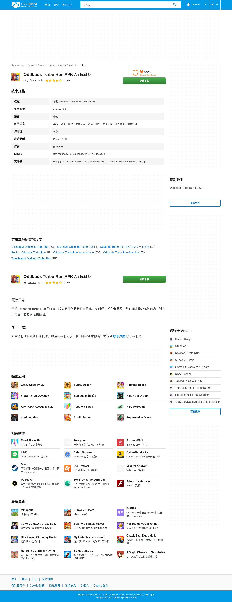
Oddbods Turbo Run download (121, 252)
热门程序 (67, 4)
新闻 (47, 4)
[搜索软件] (174, 4)
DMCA (85, 585)
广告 (34, 579)
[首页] (12, 65)
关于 (14, 579)
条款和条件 (18, 585)
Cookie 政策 (37, 585)
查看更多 (195, 203)
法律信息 (70, 585)
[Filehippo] (24, 5)
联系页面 (119, 336)
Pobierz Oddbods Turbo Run (28, 252)
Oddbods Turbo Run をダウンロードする (125, 246)
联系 (24, 579)
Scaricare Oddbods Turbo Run (75, 246)
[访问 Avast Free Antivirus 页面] (144, 73)
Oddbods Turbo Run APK (58, 74)
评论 (56, 4)
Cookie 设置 (100, 585)
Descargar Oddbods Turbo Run (30, 246)
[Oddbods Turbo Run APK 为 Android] (15, 77)
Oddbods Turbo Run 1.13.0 (186, 187)
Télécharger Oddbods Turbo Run (31, 258)
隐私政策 (54, 585)
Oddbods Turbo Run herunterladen (74, 252)
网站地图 (47, 579)
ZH (212, 4)
